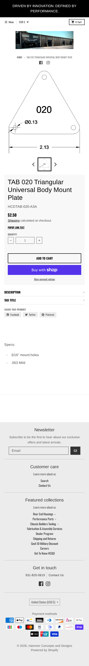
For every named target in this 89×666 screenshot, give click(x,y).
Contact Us (56, 575)
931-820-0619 (35, 575)
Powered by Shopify (44, 650)
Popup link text (16, 227)
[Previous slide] (34, 164)
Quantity (12, 234)
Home (19, 57)
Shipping (14, 220)
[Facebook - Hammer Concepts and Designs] (41, 62)
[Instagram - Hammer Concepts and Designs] (48, 62)
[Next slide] (55, 164)
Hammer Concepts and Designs (50, 645)
